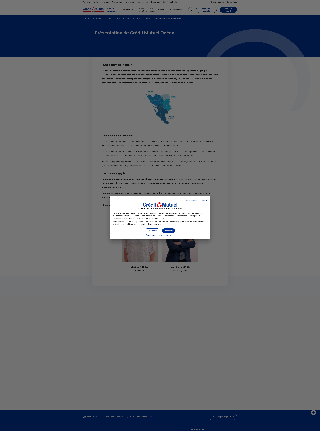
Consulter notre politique (160, 235)
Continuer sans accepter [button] (195, 201)
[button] (168, 230)
